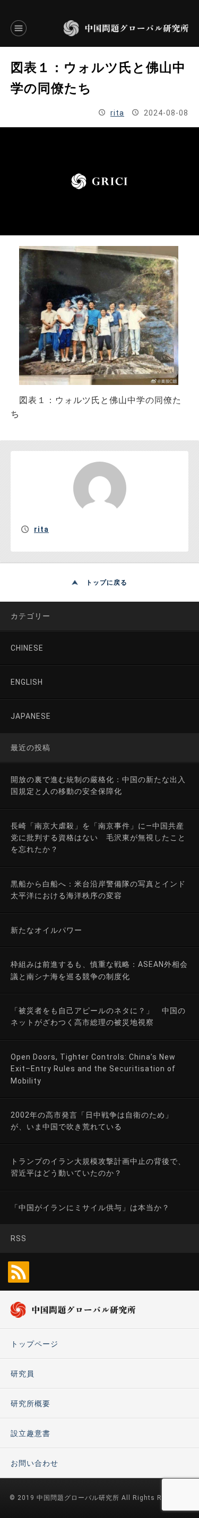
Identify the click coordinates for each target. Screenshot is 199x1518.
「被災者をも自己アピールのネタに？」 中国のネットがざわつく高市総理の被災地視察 (98, 1016)
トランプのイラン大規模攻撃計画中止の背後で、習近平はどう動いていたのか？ (98, 1167)
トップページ (34, 1344)
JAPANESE (31, 716)
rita (117, 113)
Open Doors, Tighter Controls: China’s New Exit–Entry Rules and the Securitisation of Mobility (93, 1069)
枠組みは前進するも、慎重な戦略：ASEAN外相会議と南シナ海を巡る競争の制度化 (99, 970)
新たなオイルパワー (46, 930)
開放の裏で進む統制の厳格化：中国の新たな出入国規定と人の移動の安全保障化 (98, 785)
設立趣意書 (30, 1433)
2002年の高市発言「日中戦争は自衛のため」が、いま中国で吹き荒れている (92, 1121)
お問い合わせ (34, 1463)
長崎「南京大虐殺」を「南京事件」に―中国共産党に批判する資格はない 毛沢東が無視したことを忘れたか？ (98, 838)
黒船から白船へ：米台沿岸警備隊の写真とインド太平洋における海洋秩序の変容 (98, 890)
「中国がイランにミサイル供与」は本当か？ (90, 1207)
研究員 (22, 1373)
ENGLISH (27, 682)
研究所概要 (30, 1403)
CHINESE (27, 648)
